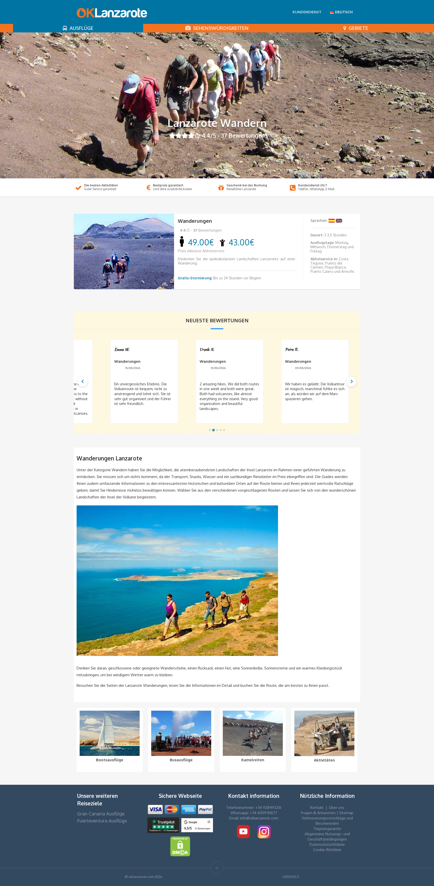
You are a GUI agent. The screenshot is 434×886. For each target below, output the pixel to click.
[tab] (210, 430)
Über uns (336, 807)
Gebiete (357, 28)
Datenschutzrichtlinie (327, 844)
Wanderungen (195, 221)
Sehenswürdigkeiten (220, 28)
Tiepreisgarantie (327, 828)
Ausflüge (80, 28)
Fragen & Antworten (318, 812)
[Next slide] (351, 382)
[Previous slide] (83, 382)
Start (78, 38)
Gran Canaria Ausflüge (101, 813)
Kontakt (316, 807)
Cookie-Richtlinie (327, 849)
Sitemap (346, 812)
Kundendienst (307, 12)
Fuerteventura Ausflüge (102, 820)
